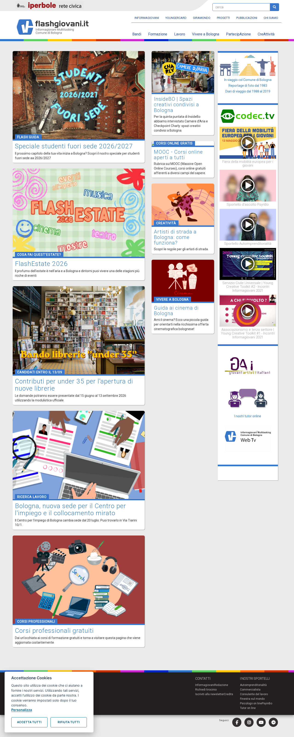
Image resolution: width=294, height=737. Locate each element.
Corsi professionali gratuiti (54, 630)
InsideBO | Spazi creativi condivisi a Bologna (176, 104)
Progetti (223, 18)
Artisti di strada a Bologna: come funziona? (175, 237)
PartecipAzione (238, 34)
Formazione (157, 34)
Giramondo (201, 18)
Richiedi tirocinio (206, 689)
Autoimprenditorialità (253, 685)
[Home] (54, 27)
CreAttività (266, 34)
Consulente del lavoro (254, 694)
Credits (228, 694)
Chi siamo (271, 18)
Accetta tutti (29, 722)
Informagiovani (147, 18)
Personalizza (21, 710)
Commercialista (250, 689)
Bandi (136, 34)
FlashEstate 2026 (41, 264)
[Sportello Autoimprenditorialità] (248, 224)
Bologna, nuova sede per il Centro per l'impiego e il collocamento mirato (70, 509)
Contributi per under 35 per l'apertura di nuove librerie (74, 384)
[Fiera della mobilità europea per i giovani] (248, 142)
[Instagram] (249, 722)
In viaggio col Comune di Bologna (247, 80)
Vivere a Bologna (205, 34)
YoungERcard (176, 18)
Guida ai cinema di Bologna (176, 310)
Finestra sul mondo (252, 698)
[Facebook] (236, 722)
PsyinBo (267, 703)
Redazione (221, 685)
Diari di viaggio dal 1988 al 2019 (247, 91)
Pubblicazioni (246, 18)
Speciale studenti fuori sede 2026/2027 (74, 146)
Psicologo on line (251, 703)
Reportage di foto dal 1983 (248, 85)
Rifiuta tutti (69, 722)
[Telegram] (273, 722)
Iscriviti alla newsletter (209, 694)
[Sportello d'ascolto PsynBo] (248, 185)
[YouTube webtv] (261, 722)
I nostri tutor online (247, 416)
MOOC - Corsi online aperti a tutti (178, 154)
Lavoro (179, 34)
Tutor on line (248, 708)
